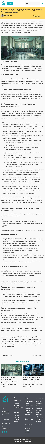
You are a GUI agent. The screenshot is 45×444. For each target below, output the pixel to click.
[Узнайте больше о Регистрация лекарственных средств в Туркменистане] (33, 369)
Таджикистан (39, 416)
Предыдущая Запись (7, 355)
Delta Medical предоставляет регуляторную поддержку (15, 336)
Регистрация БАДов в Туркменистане (8, 378)
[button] (10, 3)
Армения (38, 401)
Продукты (16, 403)
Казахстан (38, 407)
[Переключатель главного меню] (42, 3)
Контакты (16, 405)
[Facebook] (2, 432)
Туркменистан (40, 418)
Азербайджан (39, 403)
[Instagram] (4, 432)
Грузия (37, 405)
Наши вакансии (18, 407)
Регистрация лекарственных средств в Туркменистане (32, 378)
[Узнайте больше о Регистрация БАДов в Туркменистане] (11, 369)
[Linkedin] (6, 432)
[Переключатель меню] (28, 3)
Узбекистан (39, 421)
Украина (38, 419)
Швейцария (39, 414)
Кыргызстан (39, 408)
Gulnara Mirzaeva (8, 15)
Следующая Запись (38, 355)
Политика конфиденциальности (22, 441)
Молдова (38, 410)
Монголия (38, 412)
